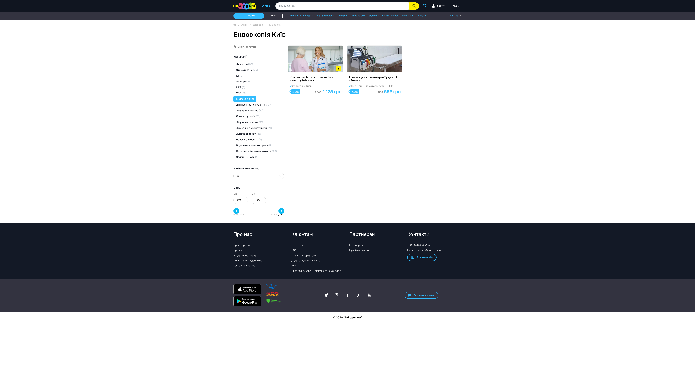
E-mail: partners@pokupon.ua (424, 250)
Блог (294, 265)
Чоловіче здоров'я (249, 139)
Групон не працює (244, 265)
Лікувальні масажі (249, 122)
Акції (273, 15)
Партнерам (356, 245)
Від (235, 193)
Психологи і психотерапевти (256, 151)
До (253, 193)
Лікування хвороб (249, 110)
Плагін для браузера (303, 255)
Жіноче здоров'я (249, 133)
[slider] (236, 211)
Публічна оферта (359, 250)
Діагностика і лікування (254, 104)
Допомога (297, 245)
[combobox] (342, 6)
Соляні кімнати (247, 157)
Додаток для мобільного (305, 260)
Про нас (238, 250)
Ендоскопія (245, 98)
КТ (240, 75)
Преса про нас (242, 245)
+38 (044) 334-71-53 (419, 245)
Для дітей (244, 64)
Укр (454, 5)
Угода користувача (244, 255)
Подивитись (300, 67)
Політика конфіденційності (249, 260)
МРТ (240, 87)
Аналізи (243, 81)
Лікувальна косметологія (254, 128)
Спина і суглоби (248, 116)
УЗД (241, 93)
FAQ (293, 250)
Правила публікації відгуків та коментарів (316, 270)
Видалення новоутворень (254, 145)
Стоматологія (247, 70)
